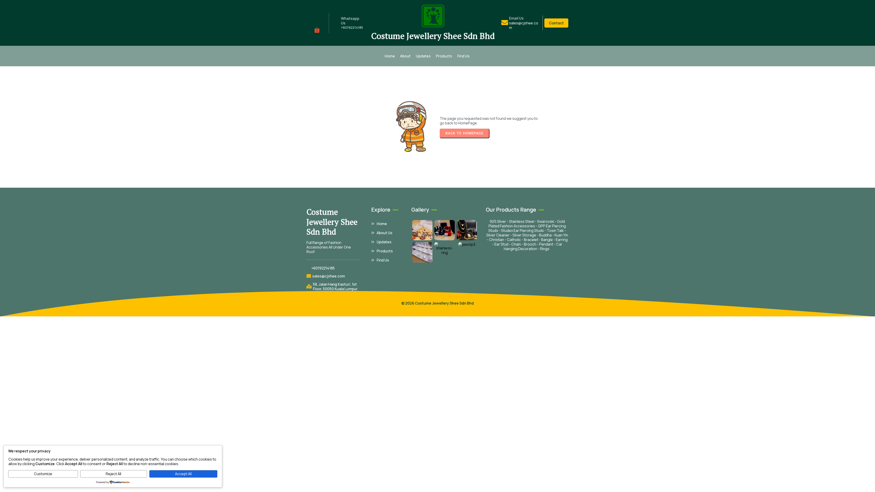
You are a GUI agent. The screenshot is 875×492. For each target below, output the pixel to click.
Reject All (113, 473)
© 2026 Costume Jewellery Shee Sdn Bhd (437, 303)
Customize (43, 473)
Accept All (183, 473)
